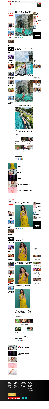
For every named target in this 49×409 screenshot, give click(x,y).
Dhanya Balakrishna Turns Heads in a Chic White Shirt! (38, 24)
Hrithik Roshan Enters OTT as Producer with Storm (11, 69)
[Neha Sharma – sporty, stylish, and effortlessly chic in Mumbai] (11, 25)
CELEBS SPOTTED (9, 27)
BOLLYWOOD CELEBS (39, 3)
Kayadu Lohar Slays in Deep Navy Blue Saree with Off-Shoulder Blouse (24, 178)
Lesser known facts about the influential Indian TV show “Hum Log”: (23, 385)
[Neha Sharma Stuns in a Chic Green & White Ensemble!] (34, 13)
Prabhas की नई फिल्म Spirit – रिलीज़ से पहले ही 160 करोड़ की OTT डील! (11, 53)
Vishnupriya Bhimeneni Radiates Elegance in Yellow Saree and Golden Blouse (25, 166)
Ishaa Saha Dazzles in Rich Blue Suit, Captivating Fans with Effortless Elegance (11, 78)
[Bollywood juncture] (8, 13)
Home (8, 9)
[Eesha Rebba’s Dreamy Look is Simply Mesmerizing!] (12, 184)
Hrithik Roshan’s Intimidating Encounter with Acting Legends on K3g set (30, 385)
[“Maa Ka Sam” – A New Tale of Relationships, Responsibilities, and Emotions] (11, 33)
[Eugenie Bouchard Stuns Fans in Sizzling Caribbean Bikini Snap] (11, 90)
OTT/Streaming (9, 35)
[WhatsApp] (22, 37)
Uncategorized (9, 68)
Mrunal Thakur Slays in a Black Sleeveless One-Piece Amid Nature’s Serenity (39, 5)
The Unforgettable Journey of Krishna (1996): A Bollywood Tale (30, 387)
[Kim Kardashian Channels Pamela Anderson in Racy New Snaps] (11, 82)
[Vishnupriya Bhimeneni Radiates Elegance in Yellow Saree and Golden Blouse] (12, 166)
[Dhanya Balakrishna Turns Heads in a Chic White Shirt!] (34, 24)
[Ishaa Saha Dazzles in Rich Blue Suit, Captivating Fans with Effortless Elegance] (11, 74)
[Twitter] (11, 15)
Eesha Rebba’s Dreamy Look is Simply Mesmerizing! (23, 184)
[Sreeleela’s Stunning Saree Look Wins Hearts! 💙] (34, 27)
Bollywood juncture (11, 13)
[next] (40, 1)
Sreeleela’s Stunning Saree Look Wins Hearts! (38, 28)
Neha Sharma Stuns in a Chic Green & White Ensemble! (38, 14)
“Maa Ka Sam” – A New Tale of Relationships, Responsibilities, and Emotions (18, 1)
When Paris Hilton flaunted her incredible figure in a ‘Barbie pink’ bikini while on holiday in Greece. (11, 102)
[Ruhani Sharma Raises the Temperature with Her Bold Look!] (12, 190)
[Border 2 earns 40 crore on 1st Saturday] (11, 41)
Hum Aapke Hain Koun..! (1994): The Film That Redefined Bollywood (30, 383)
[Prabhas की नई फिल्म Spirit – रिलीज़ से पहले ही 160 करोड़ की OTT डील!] (11, 49)
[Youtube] (12, 15)
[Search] (36, 3)
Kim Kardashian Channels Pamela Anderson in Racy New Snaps (10, 86)
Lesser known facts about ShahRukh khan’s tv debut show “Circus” (23, 386)
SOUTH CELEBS (13, 9)
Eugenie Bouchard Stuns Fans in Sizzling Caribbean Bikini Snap (10, 94)
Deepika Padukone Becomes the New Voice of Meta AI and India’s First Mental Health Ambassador (10, 61)
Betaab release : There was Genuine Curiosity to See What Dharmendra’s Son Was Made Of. (30, 390)
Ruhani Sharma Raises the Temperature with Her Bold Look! (24, 190)
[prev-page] (33, 30)
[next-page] (34, 30)
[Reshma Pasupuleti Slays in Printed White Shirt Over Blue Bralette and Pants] (12, 172)
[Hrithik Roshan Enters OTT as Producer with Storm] (11, 66)
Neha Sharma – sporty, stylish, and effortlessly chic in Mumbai (10, 29)
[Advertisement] (26, 5)
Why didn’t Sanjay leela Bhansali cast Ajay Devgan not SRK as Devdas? (30, 388)
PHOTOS (10, 9)
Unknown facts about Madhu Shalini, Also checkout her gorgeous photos (10, 385)
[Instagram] (10, 15)
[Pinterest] (21, 37)
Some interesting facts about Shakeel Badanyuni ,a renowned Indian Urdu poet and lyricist (10, 388)
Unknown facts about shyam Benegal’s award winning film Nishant (16, 385)
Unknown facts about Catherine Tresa (10, 383)
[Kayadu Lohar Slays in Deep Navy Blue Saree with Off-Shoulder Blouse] (12, 178)
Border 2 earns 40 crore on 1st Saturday (10, 45)
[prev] (39, 1)
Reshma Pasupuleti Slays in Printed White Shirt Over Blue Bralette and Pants (24, 172)
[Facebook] (9, 15)
